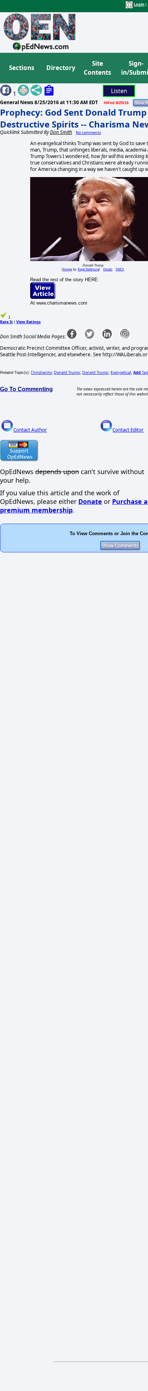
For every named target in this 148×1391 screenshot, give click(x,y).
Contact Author (30, 430)
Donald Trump (67, 372)
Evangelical (121, 372)
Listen (119, 91)
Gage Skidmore (88, 269)
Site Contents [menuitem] (97, 68)
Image (67, 269)
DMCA (120, 269)
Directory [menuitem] (60, 68)
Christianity (41, 372)
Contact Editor (128, 430)
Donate (90, 501)
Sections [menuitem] (21, 68)
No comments (88, 132)
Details (107, 269)
